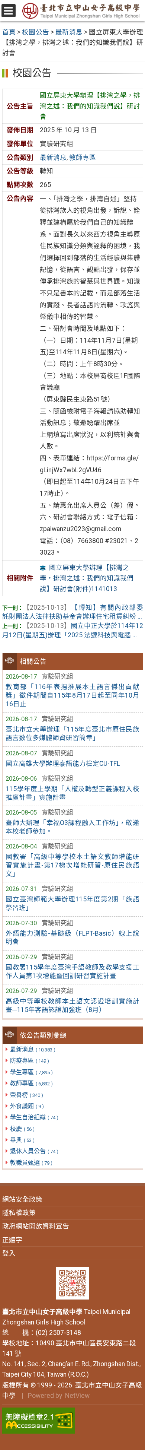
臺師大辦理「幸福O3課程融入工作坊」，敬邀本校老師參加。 (72, 827)
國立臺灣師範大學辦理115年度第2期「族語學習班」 (72, 903)
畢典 (22, 1139)
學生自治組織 (34, 1117)
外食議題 (27, 1106)
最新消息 (32, 1049)
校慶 (22, 1128)
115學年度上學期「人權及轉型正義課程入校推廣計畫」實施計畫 (72, 793)
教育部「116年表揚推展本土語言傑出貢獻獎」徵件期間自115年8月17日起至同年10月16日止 (72, 695)
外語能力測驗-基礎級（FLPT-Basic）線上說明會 (72, 938)
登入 (9, 1253)
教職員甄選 (31, 1162)
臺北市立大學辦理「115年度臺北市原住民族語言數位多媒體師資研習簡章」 (72, 734)
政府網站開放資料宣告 (35, 1226)
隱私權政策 (19, 1212)
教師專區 (31, 1083)
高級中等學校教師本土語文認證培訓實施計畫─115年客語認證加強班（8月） (72, 1005)
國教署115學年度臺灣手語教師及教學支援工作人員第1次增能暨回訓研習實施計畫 (72, 972)
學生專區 (31, 1072)
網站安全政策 (22, 1199)
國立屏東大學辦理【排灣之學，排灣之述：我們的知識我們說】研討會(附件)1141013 (86, 578)
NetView (77, 1395)
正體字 (12, 1240)
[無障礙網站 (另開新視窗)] (72, 1421)
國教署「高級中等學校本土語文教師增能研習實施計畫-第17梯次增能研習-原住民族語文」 (72, 865)
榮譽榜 (26, 1094)
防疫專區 (29, 1060)
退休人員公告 (34, 1151)
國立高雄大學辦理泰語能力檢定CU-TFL (63, 763)
